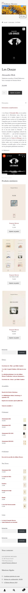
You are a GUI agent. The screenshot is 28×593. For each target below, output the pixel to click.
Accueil (5, 22)
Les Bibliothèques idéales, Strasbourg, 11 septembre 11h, (12, 396)
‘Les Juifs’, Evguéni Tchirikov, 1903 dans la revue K (14, 370)
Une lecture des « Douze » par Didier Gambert (13, 379)
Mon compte (4, 590)
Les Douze (10, 177)
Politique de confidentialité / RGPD (13, 579)
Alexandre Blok (14, 113)
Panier (22, 589)
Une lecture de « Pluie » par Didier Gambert (12, 365)
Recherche (14, 590)
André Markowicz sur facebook (9, 522)
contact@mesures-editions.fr (9, 563)
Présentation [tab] (5, 103)
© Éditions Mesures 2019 (10, 582)
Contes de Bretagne (16, 138)
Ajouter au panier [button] (14, 231)
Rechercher (4, 349)
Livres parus (11, 22)
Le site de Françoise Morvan (9, 520)
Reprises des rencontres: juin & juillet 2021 (12, 400)
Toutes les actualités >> (7, 405)
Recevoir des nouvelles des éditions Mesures (12, 457)
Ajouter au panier (15, 92)
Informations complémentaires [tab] (10, 107)
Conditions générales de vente (12, 576)
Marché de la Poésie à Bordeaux (9, 392)
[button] (23, 29)
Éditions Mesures (4, 177)
